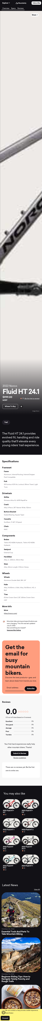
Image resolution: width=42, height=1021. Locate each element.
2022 (6, 386)
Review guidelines (19, 758)
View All (37, 889)
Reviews (20, 8)
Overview (5, 8)
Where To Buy (10, 406)
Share (34, 15)
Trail (6, 422)
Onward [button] (5, 1018)
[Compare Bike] (21, 406)
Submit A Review (19, 753)
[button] (9, 1013)
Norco (13, 386)
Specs (13, 8)
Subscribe (36, 3)
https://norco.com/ (10, 613)
